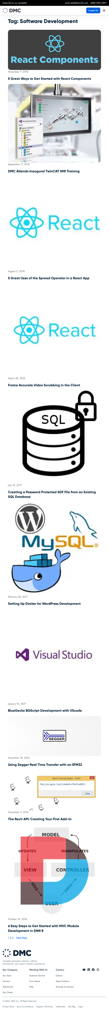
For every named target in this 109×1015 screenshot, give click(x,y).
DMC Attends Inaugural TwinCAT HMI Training (44, 171)
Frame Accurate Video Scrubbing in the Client (44, 385)
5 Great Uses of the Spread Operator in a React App (48, 278)
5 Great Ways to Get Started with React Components (49, 79)
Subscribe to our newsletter (15, 2)
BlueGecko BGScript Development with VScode (45, 710)
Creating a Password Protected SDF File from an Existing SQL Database (52, 494)
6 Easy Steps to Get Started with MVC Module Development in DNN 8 (43, 928)
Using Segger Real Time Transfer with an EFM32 (45, 765)
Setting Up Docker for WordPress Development (44, 604)
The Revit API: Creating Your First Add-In (40, 819)
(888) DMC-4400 (98, 2)
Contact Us (93, 10)
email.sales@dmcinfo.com (76, 2)
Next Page (21, 937)
